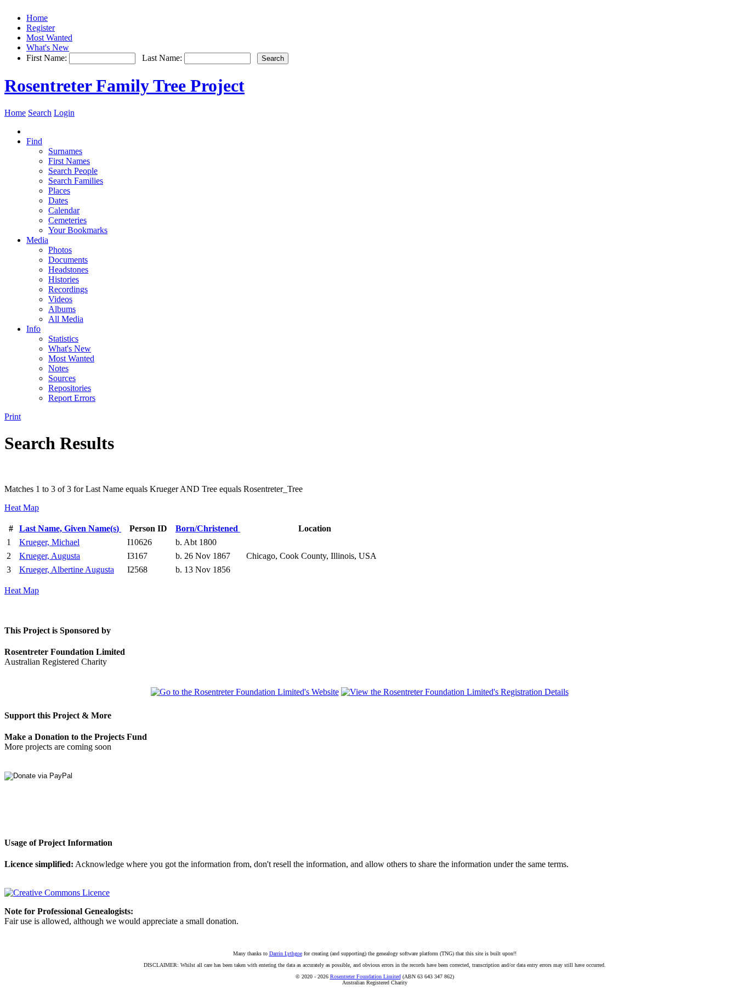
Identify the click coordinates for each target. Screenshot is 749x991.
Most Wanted (49, 37)
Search (40, 112)
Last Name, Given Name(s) (70, 528)
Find (34, 141)
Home (37, 17)
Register (40, 27)
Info (33, 328)
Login (64, 112)
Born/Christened (207, 528)
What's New (47, 47)
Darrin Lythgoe (285, 953)
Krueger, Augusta (49, 555)
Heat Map (21, 507)
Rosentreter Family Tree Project (124, 85)
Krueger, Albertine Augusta (66, 569)
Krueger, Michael (49, 542)
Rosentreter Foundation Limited (365, 976)
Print (12, 416)
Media (37, 240)
